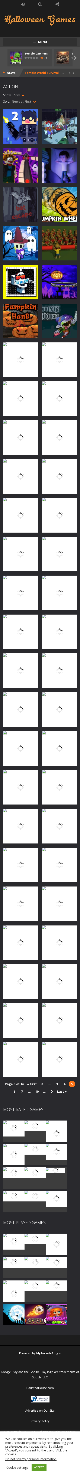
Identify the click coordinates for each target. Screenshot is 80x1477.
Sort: (6, 101)
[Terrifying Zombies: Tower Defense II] (14, 1154)
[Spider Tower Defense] (14, 1128)
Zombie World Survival (42, 73)
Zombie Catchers (36, 53)
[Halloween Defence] (35, 1262)
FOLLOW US (57, 4)
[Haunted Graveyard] (35, 1149)
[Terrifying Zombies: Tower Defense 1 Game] (56, 1133)
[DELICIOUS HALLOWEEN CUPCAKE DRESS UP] (56, 1244)
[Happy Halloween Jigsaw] (14, 1314)
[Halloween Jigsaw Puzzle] (56, 1285)
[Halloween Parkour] (56, 1262)
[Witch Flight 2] (35, 1172)
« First (32, 1084)
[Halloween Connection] (35, 1239)
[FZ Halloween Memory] (56, 1314)
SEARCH (40, 4)
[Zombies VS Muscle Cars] (35, 1196)
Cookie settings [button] (17, 1467)
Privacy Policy (40, 1421)
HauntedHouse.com (40, 1388)
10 (37, 1091)
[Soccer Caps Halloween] (35, 1314)
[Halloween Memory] (35, 1285)
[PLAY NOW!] (16, 58)
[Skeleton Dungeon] (35, 1126)
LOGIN (22, 4)
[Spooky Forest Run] (14, 1172)
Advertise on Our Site (40, 1410)
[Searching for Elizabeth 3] (14, 1196)
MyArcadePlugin (48, 1353)
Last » (62, 1091)
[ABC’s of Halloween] (14, 1262)
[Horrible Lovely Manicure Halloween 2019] (14, 1293)
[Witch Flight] (55, 1170)
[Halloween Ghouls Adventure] (56, 1151)
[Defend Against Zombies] (56, 1198)
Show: (7, 95)
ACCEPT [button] (39, 1467)
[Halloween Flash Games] (40, 20)
